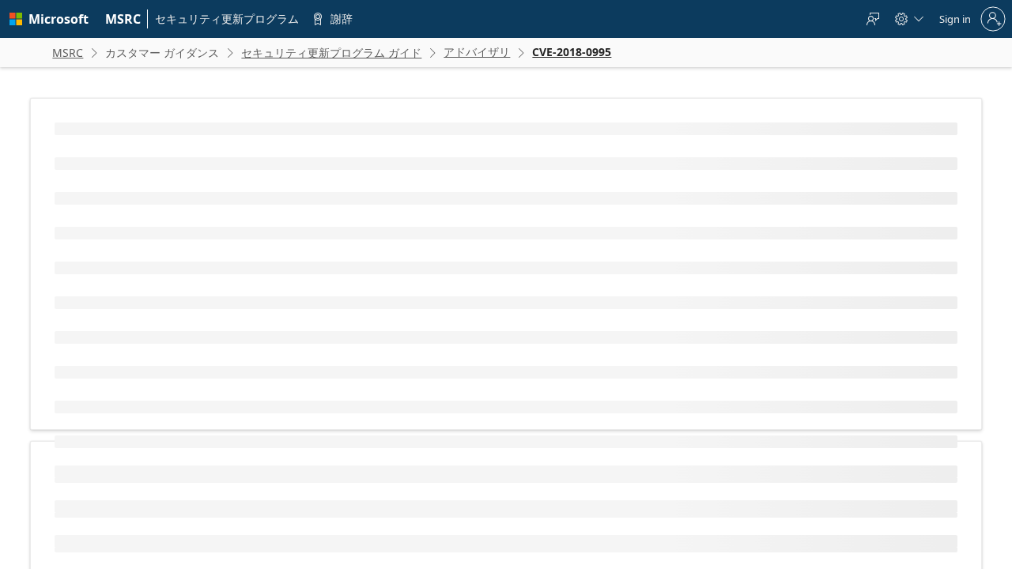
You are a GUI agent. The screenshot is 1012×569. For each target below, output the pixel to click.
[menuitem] (123, 19)
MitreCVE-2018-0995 (157, 253)
